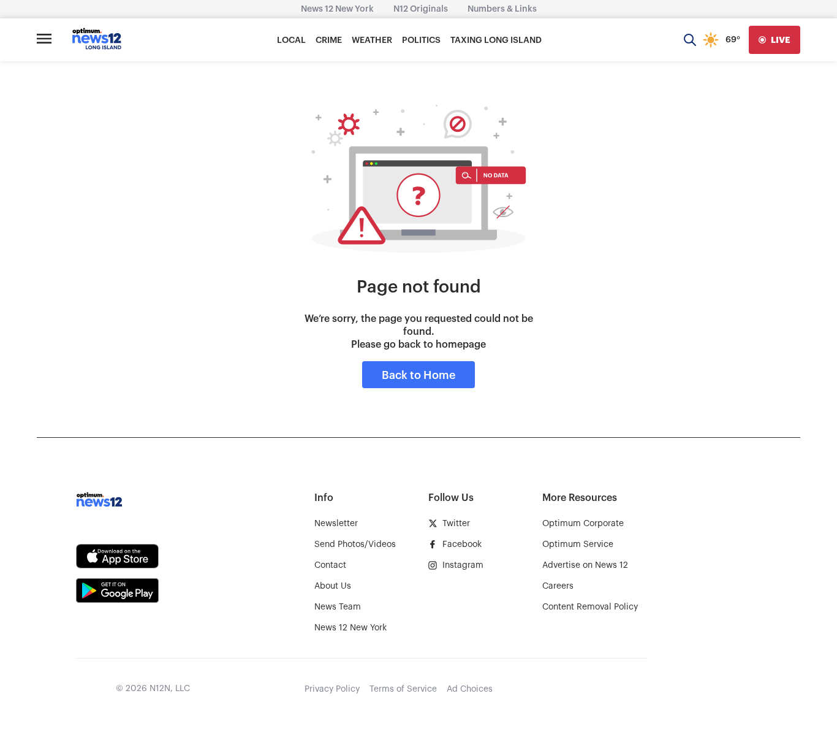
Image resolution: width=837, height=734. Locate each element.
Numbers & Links (502, 9)
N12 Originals (420, 9)
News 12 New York (337, 9)
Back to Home (418, 375)
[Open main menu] (44, 40)
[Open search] (690, 40)
